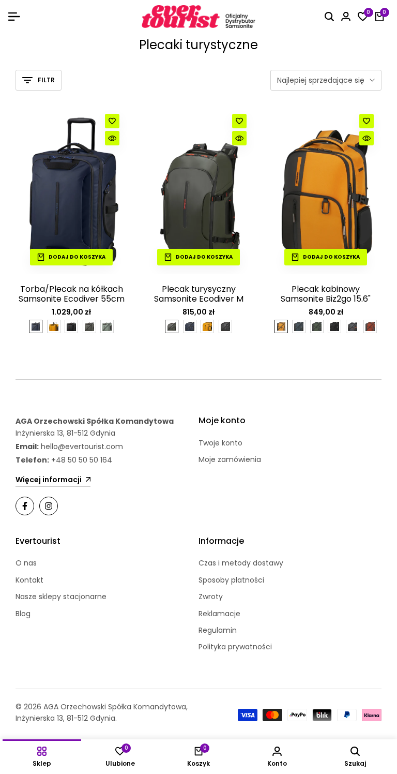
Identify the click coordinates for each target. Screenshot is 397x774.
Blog (23, 613)
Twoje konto (220, 443)
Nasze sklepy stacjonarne (61, 596)
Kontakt (29, 580)
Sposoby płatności (231, 580)
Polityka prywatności (235, 647)
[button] (112, 121)
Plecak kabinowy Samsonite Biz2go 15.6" (326, 294)
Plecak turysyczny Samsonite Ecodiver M (198, 294)
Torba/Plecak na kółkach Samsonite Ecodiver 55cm (72, 294)
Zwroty (210, 596)
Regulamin (217, 630)
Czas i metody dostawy (240, 563)
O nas (26, 563)
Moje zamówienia (229, 459)
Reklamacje (219, 613)
